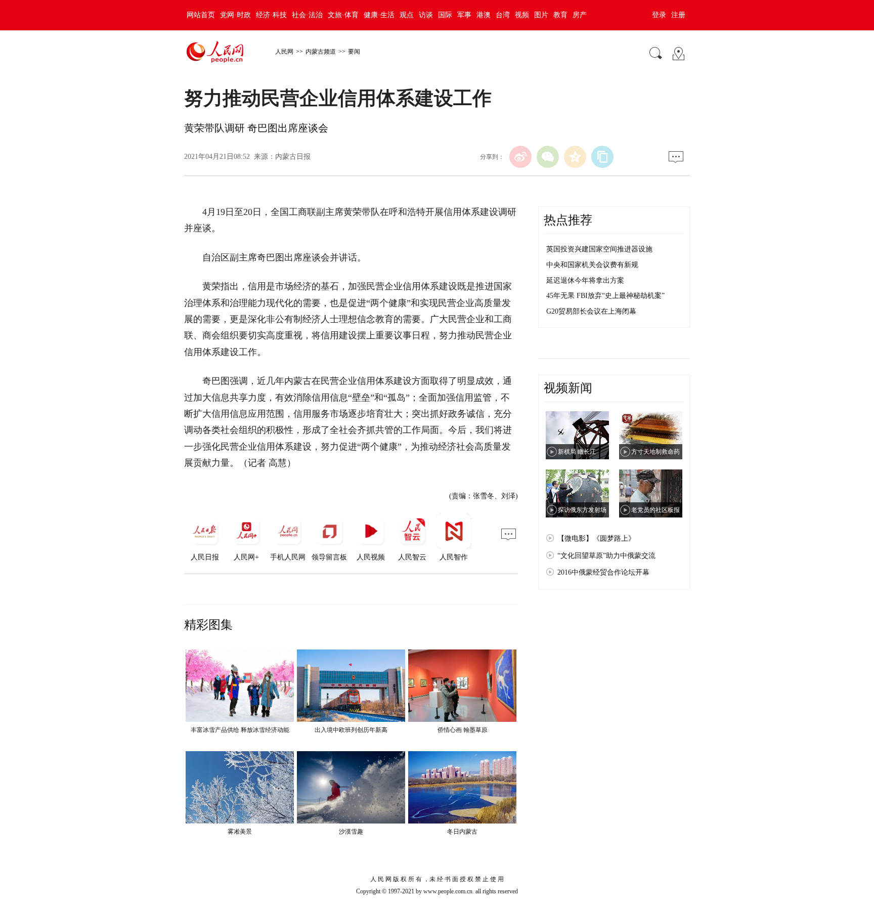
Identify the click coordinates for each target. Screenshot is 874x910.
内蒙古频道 (320, 51)
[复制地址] (602, 157)
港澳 (483, 15)
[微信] (548, 157)
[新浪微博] (520, 157)
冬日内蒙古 (462, 831)
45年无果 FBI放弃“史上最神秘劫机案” (605, 295)
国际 (445, 15)
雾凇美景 (240, 831)
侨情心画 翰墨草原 (463, 729)
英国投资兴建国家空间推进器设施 (599, 249)
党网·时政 (235, 15)
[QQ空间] (575, 157)
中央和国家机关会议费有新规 (592, 265)
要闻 (354, 51)
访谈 (426, 15)
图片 (541, 15)
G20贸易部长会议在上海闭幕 (591, 311)
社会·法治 (307, 15)
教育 (560, 15)
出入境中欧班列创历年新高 (351, 729)
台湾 (503, 15)
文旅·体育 (343, 15)
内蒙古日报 (293, 156)
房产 (580, 15)
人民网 (284, 51)
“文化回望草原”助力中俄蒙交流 (606, 555)
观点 (407, 15)
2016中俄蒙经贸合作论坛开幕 (603, 572)
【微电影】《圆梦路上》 (596, 538)
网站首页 (201, 15)
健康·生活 (379, 15)
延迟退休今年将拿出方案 (585, 280)
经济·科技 (271, 15)
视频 (522, 15)
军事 (464, 15)
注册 (678, 15)
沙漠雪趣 (351, 831)
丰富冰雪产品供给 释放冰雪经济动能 (240, 729)
